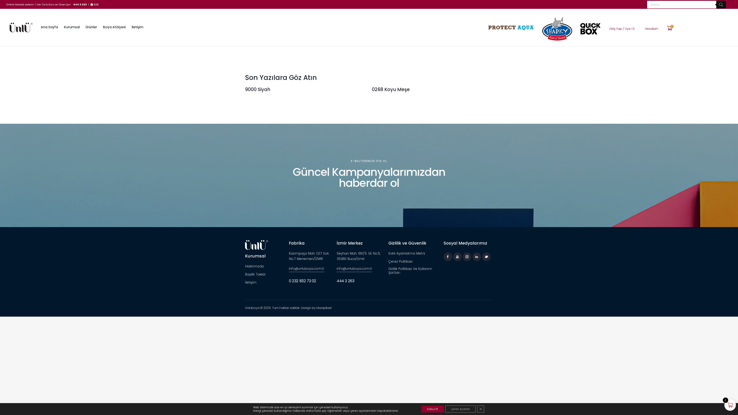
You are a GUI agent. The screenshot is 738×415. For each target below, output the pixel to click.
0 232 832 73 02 (302, 281)
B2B (96, 4)
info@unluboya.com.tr (306, 268)
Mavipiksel (324, 308)
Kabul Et (432, 409)
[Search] (721, 4)
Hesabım (651, 29)
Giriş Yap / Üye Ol (621, 29)
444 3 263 (80, 4)
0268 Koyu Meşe (391, 89)
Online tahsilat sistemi (20, 4)
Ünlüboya (252, 308)
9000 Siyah (257, 89)
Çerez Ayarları (460, 409)
